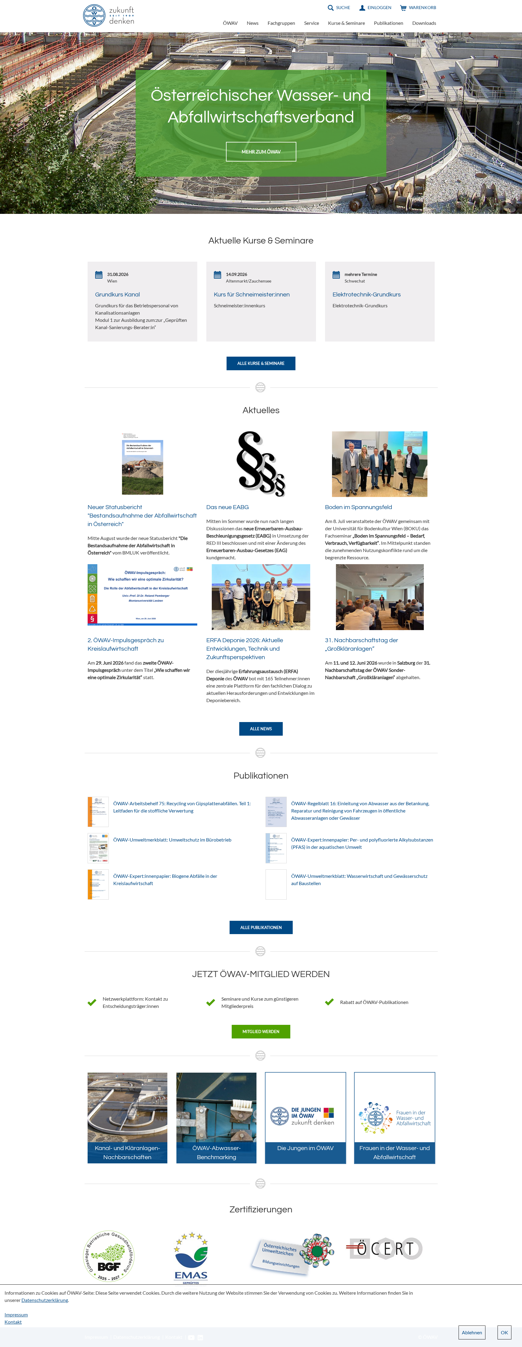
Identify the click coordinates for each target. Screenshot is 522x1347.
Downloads (424, 23)
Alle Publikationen (261, 927)
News (253, 23)
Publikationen (388, 23)
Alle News (261, 728)
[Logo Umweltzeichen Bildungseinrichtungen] (291, 1255)
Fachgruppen (281, 23)
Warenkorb (422, 7)
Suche (343, 7)
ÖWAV (230, 23)
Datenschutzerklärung (44, 1300)
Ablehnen (472, 1332)
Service (311, 23)
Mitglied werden (261, 1031)
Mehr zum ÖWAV (261, 151)
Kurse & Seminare (346, 23)
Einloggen (380, 7)
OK (504, 1332)
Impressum (16, 1314)
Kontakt (13, 1322)
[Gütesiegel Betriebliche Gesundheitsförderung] (108, 1255)
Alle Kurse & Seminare (261, 363)
